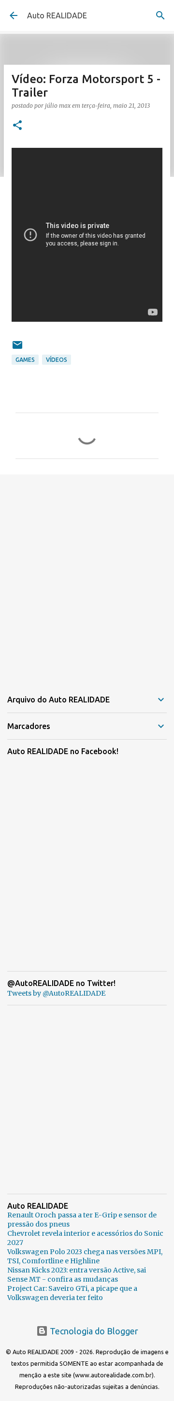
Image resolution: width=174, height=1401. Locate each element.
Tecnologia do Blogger (93, 1331)
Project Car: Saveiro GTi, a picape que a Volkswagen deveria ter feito (72, 1293)
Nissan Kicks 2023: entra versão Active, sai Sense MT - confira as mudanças (76, 1275)
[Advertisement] (87, 576)
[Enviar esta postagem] (17, 348)
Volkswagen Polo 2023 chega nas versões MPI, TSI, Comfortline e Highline (84, 1256)
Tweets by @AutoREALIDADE (56, 993)
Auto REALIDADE (57, 15)
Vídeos (56, 360)
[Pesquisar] (160, 15)
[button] (17, 125)
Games (25, 360)
